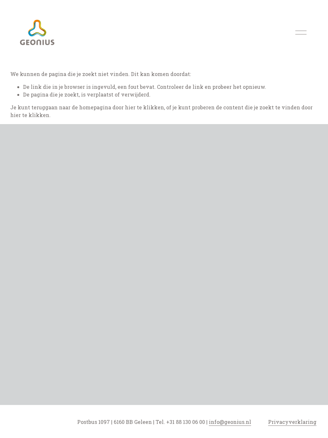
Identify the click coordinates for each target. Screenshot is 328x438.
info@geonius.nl (230, 421)
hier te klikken (144, 107)
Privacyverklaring (292, 421)
